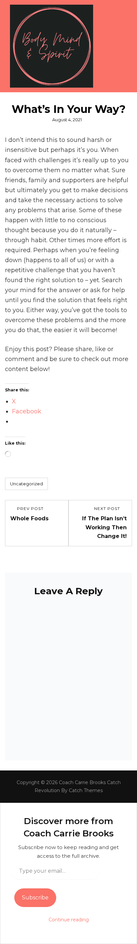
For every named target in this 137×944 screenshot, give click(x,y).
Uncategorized (26, 483)
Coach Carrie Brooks (82, 782)
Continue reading (69, 920)
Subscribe (35, 897)
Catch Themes (86, 790)
